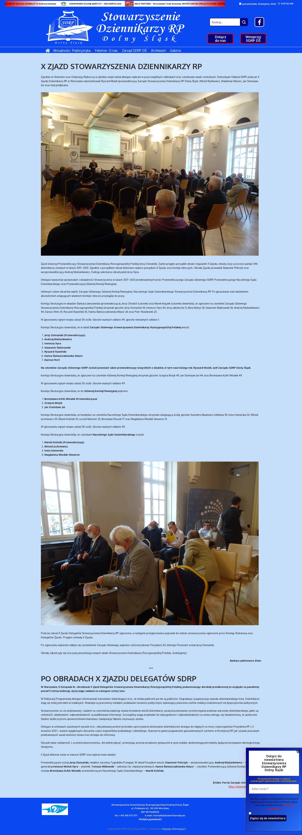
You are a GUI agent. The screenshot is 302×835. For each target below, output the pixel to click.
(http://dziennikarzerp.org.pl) (244, 786)
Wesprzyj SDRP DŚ (253, 38)
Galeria (175, 50)
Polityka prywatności (150, 819)
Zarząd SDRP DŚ (134, 50)
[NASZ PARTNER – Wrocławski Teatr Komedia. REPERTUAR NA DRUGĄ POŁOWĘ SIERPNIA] (115, 4)
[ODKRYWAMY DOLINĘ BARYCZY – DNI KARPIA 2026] (50, 4)
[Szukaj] (244, 22)
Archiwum (158, 50)
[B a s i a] (220, 4)
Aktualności (61, 50)
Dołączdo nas (220, 38)
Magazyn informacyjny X (174, 829)
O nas (113, 50)
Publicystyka (81, 50)
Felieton (101, 50)
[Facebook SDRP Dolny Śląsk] (259, 22)
